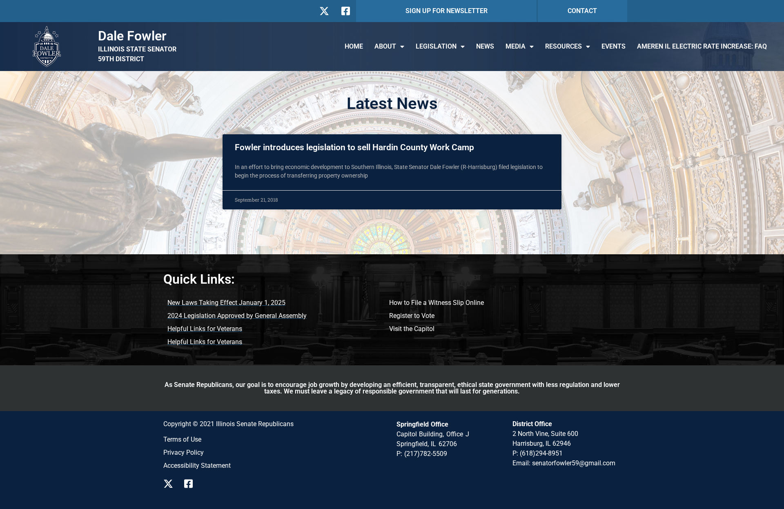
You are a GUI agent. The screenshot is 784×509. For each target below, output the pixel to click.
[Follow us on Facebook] (345, 11)
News (485, 46)
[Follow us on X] (324, 11)
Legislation (436, 46)
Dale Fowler (132, 36)
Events (613, 46)
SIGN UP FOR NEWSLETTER (446, 11)
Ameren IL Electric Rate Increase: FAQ (702, 46)
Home (354, 46)
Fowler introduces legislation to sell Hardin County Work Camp (354, 147)
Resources (563, 46)
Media (516, 46)
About (385, 46)
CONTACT (582, 11)
